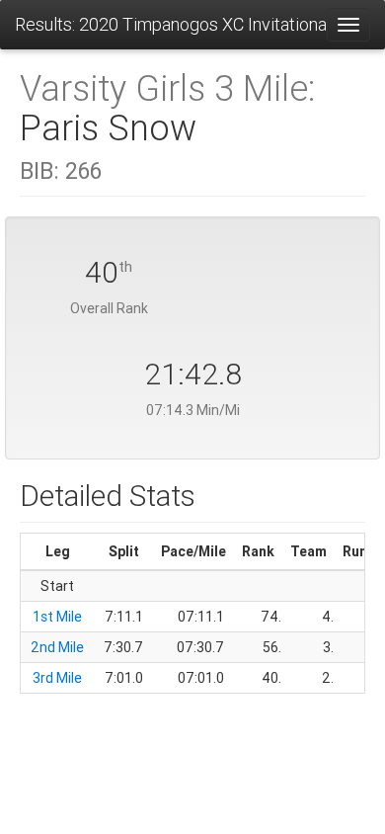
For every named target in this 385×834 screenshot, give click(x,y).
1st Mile (57, 617)
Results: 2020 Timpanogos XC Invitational (170, 24)
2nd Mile (57, 647)
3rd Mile (57, 678)
